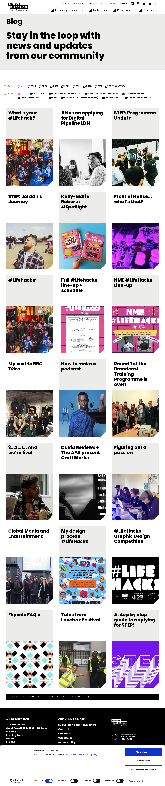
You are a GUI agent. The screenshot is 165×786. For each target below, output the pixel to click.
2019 (100, 86)
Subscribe (79, 3)
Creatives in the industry (66, 93)
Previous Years (117, 86)
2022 (67, 86)
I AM (54, 97)
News (103, 3)
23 (70, 697)
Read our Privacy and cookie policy (80, 755)
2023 (55, 86)
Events (123, 3)
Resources (125, 10)
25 (76, 697)
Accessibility (67, 742)
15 (46, 697)
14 (43, 697)
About (92, 3)
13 (41, 697)
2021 (78, 86)
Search (65, 3)
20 (61, 697)
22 (66, 697)
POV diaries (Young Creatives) (81, 97)
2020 (89, 86)
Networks (100, 10)
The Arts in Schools (139, 97)
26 (79, 697)
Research (150, 10)
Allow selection (143, 761)
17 (52, 697)
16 (49, 697)
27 (82, 697)
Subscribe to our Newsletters (77, 725)
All (23, 86)
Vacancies (65, 738)
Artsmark (39, 93)
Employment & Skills (33, 97)
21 (63, 697)
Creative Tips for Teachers (103, 93)
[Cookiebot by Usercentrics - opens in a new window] (16, 781)
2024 (44, 86)
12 (38, 697)
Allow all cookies (143, 752)
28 (85, 697)
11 (35, 697)
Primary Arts (113, 97)
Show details (134, 781)
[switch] (74, 781)
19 (57, 697)
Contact (63, 729)
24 (73, 697)
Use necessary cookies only (143, 769)
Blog (112, 3)
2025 (33, 86)
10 (33, 697)
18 (55, 697)
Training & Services (69, 10)
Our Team (64, 733)
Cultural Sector (135, 93)
